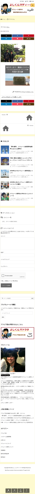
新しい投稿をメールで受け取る (10, 281)
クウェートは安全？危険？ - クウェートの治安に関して (15, 420)
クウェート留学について (7, 446)
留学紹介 (3, 457)
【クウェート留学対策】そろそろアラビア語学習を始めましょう (17, 418)
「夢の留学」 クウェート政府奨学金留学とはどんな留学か (16, 415)
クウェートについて (6, 443)
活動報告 (3, 450)
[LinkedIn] (6, 38)
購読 (3, 317)
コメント (3, 236)
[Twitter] (6, 35)
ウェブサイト (4, 266)
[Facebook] (17, 35)
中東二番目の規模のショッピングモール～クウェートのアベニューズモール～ (21, 160)
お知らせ (3, 440)
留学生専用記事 (5, 453)
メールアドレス (5, 259)
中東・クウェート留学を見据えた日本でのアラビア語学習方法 (17, 422)
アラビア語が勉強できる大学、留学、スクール (13, 413)
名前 (2, 252)
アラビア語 (4, 433)
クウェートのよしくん (27, 92)
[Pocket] (17, 38)
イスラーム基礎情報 (6, 436)
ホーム (3, 19)
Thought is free (26, 470)
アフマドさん (11, 19)
